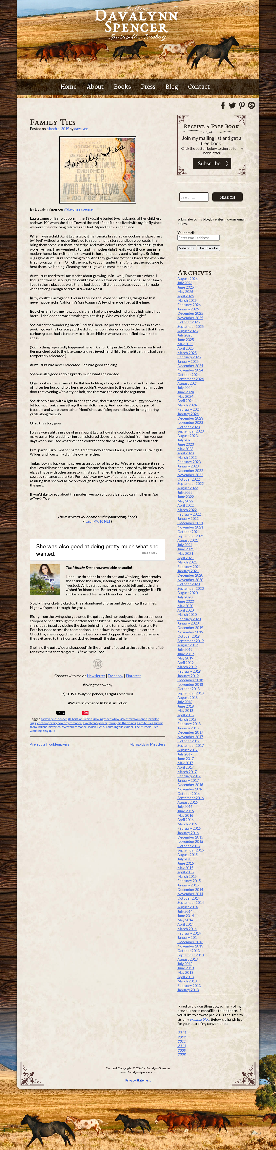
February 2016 (189, 828)
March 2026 (187, 300)
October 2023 (188, 427)
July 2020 (184, 597)
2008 (181, 1054)
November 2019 (190, 632)
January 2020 (188, 623)
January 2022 (188, 518)
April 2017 (185, 767)
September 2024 (190, 379)
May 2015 (185, 867)
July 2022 (184, 492)
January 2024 (188, 413)
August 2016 (187, 802)
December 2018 (190, 680)
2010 (181, 1045)
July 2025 (184, 335)
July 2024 (184, 387)
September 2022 (190, 483)
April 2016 (185, 819)
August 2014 (187, 907)
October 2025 (188, 322)
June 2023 (185, 444)
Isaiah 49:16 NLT (97, 521)
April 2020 (185, 610)
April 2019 (185, 662)
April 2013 (185, 977)
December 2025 (190, 313)
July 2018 (184, 701)
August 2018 (187, 697)
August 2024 (187, 383)
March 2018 (187, 719)
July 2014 (184, 911)
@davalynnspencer (79, 209)
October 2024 (188, 374)
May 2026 (185, 291)
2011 (181, 1041)
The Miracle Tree (146, 727)
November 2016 (190, 789)
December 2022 (190, 470)
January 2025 (188, 361)
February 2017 (189, 776)
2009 (181, 1050)
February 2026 (189, 304)
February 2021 (189, 566)
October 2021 (188, 531)
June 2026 (185, 287)
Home (68, 86)
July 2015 (184, 859)
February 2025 (189, 357)
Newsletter (96, 675)
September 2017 (190, 745)
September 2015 (190, 850)
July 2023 (184, 440)
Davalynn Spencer (95, 723)
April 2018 (185, 715)
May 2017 (185, 763)
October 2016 (188, 793)
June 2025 (185, 339)
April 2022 (185, 505)
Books (122, 86)
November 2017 (190, 736)
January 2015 (188, 885)
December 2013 (190, 942)
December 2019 (190, 627)
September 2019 (190, 640)
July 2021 (184, 544)
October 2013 (188, 950)
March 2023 (187, 457)
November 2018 (190, 684)
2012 (181, 1037)
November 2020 (190, 579)
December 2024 (190, 365)
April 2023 (185, 453)
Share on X (149, 553)
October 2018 (188, 688)
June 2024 (185, 392)
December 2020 (190, 575)
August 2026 (187, 278)
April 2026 (185, 296)
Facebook (115, 675)
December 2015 (190, 837)
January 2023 (188, 466)
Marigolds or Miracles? (147, 744)
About (95, 86)
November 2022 (190, 475)
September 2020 (190, 588)
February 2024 (189, 409)
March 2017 (187, 771)
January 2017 (188, 780)
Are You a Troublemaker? (49, 744)
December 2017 (190, 732)
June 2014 (185, 915)
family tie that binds (122, 723)
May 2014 (185, 920)
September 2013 (190, 955)
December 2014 (190, 889)
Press (148, 86)
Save (85, 713)
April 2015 (185, 872)
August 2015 (187, 854)
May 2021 (185, 553)
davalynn (81, 128)
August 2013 (187, 959)
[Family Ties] (97, 170)
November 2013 (190, 946)
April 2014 (185, 924)
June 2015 (185, 863)
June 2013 (185, 968)
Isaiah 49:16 (96, 727)
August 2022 (187, 488)
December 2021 (190, 523)
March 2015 (187, 876)
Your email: (186, 232)
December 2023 (190, 418)
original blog (199, 1019)
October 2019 (188, 636)
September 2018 (190, 693)
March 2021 (187, 562)
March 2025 (187, 352)
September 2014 (190, 902)
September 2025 (190, 326)
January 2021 (188, 571)
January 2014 (188, 937)
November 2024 (190, 370)
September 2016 (190, 798)
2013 (181, 1032)
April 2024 (185, 400)
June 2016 (185, 811)
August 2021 (187, 540)
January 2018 (188, 728)
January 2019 (188, 675)
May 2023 (185, 448)
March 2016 (187, 824)
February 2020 (189, 619)
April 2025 (185, 348)
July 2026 (184, 283)
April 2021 (185, 558)
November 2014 (190, 894)
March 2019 (187, 667)
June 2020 (185, 601)
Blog (171, 86)
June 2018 (185, 706)
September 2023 (190, 431)
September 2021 (190, 536)
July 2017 (184, 754)
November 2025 (190, 317)
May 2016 (185, 815)
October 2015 (188, 846)
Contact (199, 86)
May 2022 (185, 501)
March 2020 (187, 614)
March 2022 (187, 509)
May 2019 (185, 658)
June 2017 (185, 758)
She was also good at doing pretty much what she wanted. (97, 550)
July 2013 (184, 963)
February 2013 (189, 985)
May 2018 (185, 710)
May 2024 (185, 396)
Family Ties (145, 723)
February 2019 (189, 671)
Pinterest (133, 675)
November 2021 (190, 527)
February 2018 (189, 723)
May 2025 (185, 344)
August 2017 (187, 750)
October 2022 (188, 479)
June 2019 (185, 654)
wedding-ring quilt (42, 730)
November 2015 (190, 841)
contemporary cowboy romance (59, 723)
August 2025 (187, 331)
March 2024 (187, 405)
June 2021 (185, 549)
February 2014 (189, 933)
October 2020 (188, 584)
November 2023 (190, 422)
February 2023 (189, 461)
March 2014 (187, 928)
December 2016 (190, 784)
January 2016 (188, 832)
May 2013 (185, 972)
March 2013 (187, 981)
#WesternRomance (133, 719)
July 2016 (184, 806)
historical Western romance (67, 727)
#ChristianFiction (80, 719)
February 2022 (189, 514)
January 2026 (188, 309)
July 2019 (184, 649)
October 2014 (188, 898)
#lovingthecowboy (106, 719)
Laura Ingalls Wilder (119, 727)
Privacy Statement (138, 1080)
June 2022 (185, 496)
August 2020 (187, 592)
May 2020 (185, 605)
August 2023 (187, 435)
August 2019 (187, 645)
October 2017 (188, 741)
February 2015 (189, 880)
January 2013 (188, 990)
